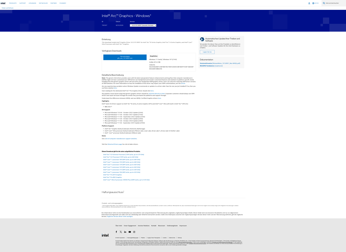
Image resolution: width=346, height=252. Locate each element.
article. (183, 83)
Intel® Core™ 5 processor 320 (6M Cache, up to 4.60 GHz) (121, 167)
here (115, 88)
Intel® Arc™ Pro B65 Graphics (112, 177)
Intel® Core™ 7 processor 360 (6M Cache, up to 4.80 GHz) (121, 160)
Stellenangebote (172, 226)
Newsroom (161, 226)
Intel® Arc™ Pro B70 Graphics (112, 175)
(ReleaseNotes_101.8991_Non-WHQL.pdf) (220, 63)
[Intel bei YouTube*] (129, 232)
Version (132, 22)
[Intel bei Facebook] (116, 232)
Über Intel (119, 226)
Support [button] (22, 3)
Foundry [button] (63, 3)
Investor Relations (143, 226)
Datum (118, 22)
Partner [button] (54, 3)
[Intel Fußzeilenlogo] (105, 235)
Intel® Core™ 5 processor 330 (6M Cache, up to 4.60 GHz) (121, 165)
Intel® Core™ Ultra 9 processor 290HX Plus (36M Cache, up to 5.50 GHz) (126, 180)
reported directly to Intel (157, 94)
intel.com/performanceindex (185, 242)
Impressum (183, 226)
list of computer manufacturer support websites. (121, 139)
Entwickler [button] (43, 3)
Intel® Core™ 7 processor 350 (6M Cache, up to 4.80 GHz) (121, 162)
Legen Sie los (207, 52)
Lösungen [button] (32, 3)
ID (102, 22)
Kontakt (153, 226)
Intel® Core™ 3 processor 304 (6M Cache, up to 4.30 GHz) (121, 172)
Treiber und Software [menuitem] (7, 8)
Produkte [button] (13, 3)
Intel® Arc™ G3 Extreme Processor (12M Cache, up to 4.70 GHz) (123, 154)
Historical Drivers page (114, 144)
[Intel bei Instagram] (134, 232)
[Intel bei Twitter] (120, 232)
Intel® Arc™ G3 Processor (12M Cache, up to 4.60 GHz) (120, 157)
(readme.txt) (211, 66)
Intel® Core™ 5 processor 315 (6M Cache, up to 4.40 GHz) (121, 170)
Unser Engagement (130, 226)
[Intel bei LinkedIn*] (125, 232)
